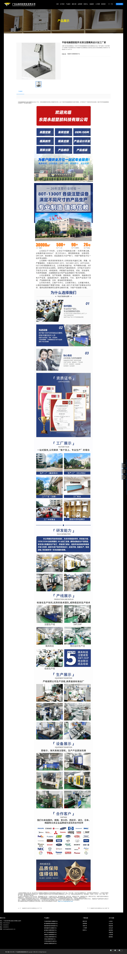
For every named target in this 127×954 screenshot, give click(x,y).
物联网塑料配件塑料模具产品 (50, 925)
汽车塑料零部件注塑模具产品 (50, 921)
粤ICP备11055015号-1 (10, 952)
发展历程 (111, 932)
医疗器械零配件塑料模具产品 (50, 923)
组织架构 (111, 930)
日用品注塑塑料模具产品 (49, 939)
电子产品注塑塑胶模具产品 (50, 932)
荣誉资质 (111, 925)
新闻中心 (86, 4)
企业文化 (111, 923)
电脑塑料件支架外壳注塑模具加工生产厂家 (32, 908)
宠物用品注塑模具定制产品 (50, 943)
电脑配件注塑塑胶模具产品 (50, 934)
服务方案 (74, 4)
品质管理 (80, 4)
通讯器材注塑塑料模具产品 (50, 930)
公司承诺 (111, 934)
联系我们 (103, 4)
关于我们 (62, 4)
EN (109, 4)
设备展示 (92, 4)
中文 (112, 4)
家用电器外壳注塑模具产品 (50, 928)
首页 (57, 4)
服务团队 (111, 936)
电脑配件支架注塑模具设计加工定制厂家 (100, 908)
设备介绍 (85, 925)
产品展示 (68, 4)
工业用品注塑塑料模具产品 (50, 936)
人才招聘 (97, 4)
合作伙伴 (111, 928)
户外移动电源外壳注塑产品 (50, 941)
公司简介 (111, 921)
